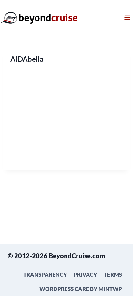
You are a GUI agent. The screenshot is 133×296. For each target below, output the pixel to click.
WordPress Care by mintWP (80, 288)
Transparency (45, 274)
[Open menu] (127, 18)
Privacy (85, 274)
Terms (113, 274)
